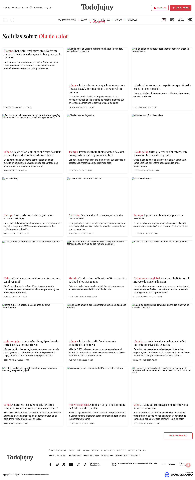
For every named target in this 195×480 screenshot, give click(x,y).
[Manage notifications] (188, 465)
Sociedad (141, 450)
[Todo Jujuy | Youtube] (71, 464)
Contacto (172, 464)
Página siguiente (178, 435)
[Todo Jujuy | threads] (78, 464)
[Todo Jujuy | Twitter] (63, 464)
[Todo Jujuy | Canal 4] (163, 20)
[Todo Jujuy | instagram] (57, 464)
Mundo (118, 19)
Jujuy (84, 19)
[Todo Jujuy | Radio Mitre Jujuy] (181, 20)
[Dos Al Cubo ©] (179, 476)
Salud (131, 450)
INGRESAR (161, 7)
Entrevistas (75, 455)
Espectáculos (91, 455)
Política (105, 19)
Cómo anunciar (182, 464)
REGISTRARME (182, 7)
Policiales (132, 19)
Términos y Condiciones (95, 464)
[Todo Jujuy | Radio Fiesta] (190, 20)
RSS (163, 464)
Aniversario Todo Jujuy (128, 455)
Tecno (52, 455)
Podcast (62, 455)
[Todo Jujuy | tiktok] (85, 464)
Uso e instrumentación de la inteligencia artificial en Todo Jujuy (134, 464)
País (94, 19)
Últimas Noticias (67, 19)
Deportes (97, 450)
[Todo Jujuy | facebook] (50, 464)
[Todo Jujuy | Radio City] (172, 20)
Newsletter (99, 22)
